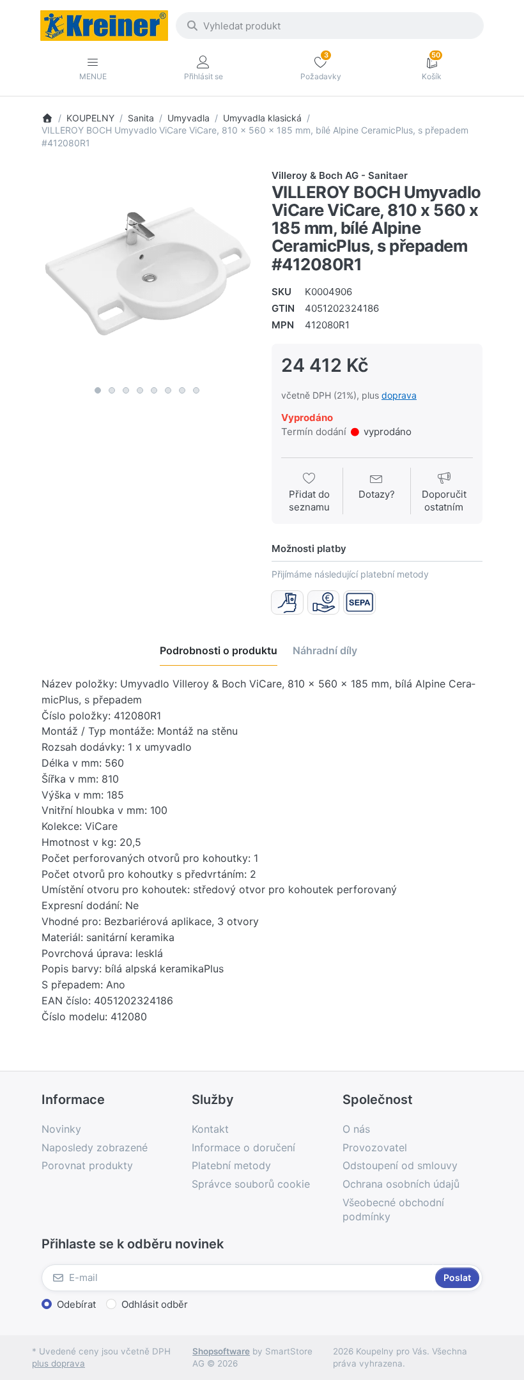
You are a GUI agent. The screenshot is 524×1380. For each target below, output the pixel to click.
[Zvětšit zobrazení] (147, 274)
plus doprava (58, 1363)
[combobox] (330, 25)
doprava (399, 395)
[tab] (218, 650)
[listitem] (147, 274)
